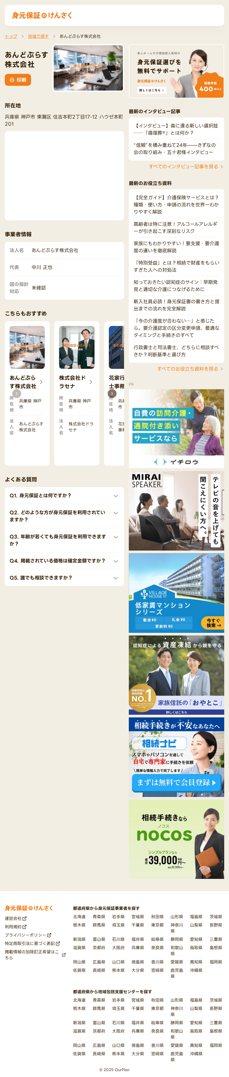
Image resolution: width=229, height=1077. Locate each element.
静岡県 (177, 939)
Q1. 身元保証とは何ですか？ (41, 495)
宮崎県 (157, 970)
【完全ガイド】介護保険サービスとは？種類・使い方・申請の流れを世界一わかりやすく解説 (176, 205)
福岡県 (216, 962)
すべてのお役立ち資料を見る (187, 369)
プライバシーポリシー (25, 935)
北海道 (79, 916)
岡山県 (79, 962)
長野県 (216, 925)
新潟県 (79, 939)
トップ (11, 36)
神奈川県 (177, 928)
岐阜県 (157, 939)
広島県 (99, 962)
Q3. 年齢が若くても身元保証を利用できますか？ (58, 540)
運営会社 (13, 918)
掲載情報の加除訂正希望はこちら (32, 954)
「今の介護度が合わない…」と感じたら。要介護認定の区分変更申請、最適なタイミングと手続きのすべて (176, 328)
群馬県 (99, 925)
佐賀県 (79, 970)
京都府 (99, 947)
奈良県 (157, 947)
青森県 (99, 916)
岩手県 (118, 916)
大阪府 (118, 947)
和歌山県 (177, 950)
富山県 (99, 939)
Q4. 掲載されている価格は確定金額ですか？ (58, 560)
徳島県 (137, 962)
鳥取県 (196, 947)
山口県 (118, 962)
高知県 (196, 962)
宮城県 (137, 916)
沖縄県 (196, 970)
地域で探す (38, 36)
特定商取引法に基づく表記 (30, 943)
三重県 (216, 939)
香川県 (157, 962)
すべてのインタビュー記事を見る (183, 166)
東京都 (157, 925)
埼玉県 (118, 925)
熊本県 (118, 970)
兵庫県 (137, 947)
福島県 (196, 916)
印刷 (21, 80)
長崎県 (99, 970)
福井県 (137, 939)
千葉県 (137, 925)
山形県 (177, 916)
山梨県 (196, 925)
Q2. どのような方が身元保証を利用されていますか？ (57, 516)
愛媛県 (177, 962)
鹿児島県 (177, 973)
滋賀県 (79, 947)
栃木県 (79, 925)
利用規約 (13, 926)
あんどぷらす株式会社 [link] (80, 36)
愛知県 (196, 939)
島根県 (216, 947)
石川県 (118, 939)
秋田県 (157, 916)
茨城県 (216, 916)
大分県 (137, 970)
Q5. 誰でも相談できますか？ (41, 577)
